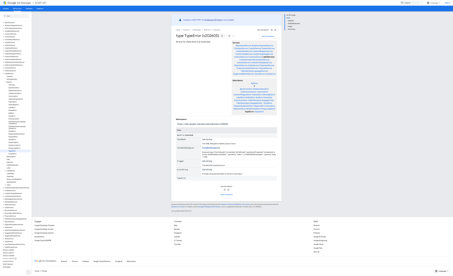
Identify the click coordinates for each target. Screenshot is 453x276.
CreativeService (268, 48)
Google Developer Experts (44, 233)
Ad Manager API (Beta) (213, 20)
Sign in (447, 3)
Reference (17, 8)
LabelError (240, 97)
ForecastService (241, 57)
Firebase (317, 233)
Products (186, 30)
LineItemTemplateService (261, 62)
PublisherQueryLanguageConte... (261, 100)
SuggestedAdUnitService (243, 74)
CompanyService (241, 48)
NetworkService (240, 65)
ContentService (254, 48)
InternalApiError (268, 95)
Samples (29, 8)
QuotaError (267, 103)
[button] (15, 22)
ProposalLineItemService (247, 68)
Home (178, 30)
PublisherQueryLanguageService (254, 71)
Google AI (118, 261)
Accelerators (39, 237)
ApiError (254, 83)
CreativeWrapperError (242, 95)
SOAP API (40, 2)
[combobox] (411, 3)
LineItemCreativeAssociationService (254, 60)
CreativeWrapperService (263, 51)
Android (316, 225)
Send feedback (268, 36)
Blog (175, 225)
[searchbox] (16, 16)
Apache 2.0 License (178, 207)
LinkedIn (177, 237)
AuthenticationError (261, 89)
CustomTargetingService (263, 54)
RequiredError (259, 106)
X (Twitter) (178, 240)
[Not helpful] (275, 30)
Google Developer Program (45, 225)
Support (40, 8)
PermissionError (240, 100)
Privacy (44, 271)
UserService (271, 74)
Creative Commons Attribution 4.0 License (235, 204)
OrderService (253, 65)
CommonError (262, 92)
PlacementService (266, 65)
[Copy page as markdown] (229, 36)
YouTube (177, 244)
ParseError (267, 97)
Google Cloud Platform (102, 261)
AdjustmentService (243, 45)
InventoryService (255, 57)
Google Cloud (318, 244)
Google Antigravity (320, 240)
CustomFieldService (244, 54)
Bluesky (177, 229)
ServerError (270, 106)
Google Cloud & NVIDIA (43, 240)
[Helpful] (271, 30)
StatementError (239, 109)
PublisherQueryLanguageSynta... (250, 103)
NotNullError (250, 97)
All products (131, 261)
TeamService (259, 74)
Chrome (317, 229)
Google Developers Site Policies (209, 207)
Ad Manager (24, 2)
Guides (6, 8)
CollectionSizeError (248, 92)
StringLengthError (268, 109)
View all (316, 252)
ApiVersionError (246, 89)
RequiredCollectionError (243, 106)
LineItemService (243, 62)
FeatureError (257, 95)
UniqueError (259, 112)
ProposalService (265, 68)
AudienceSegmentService (262, 45)
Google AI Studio (320, 237)
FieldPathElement (210, 148)
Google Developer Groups (44, 229)
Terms (37, 271)
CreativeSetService (244, 51)
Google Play (318, 248)
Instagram (178, 233)
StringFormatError (253, 109)
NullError (259, 97)
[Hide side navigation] (28, 271)
